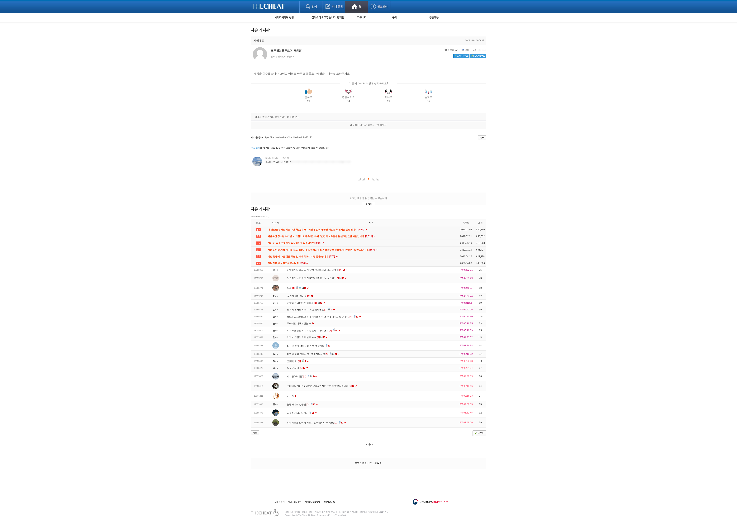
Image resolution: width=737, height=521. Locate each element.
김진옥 (290, 395)
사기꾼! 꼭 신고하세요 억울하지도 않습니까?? (295, 243)
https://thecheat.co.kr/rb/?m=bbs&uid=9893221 (288, 137)
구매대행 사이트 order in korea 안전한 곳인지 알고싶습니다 (319, 386)
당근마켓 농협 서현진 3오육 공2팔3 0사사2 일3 (313, 278)
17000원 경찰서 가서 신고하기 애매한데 (309, 330)
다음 (368, 444)
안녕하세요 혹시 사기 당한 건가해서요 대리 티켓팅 (314, 270)
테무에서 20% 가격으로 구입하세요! (368, 125)
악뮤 (291, 288)
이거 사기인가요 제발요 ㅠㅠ (303, 337)
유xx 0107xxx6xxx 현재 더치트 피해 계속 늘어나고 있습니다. (319, 316)
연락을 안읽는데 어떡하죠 (302, 303)
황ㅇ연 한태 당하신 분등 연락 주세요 (306, 345)
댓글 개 (255, 148)
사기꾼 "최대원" (296, 376)
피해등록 (333, 6)
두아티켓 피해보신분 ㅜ (299, 323)
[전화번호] (294, 361)
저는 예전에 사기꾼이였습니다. (287, 263)
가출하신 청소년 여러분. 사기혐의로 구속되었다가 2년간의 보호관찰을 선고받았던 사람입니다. (320, 236)
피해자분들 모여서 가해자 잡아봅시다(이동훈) (312, 422)
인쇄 (467, 50)
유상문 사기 (294, 368)
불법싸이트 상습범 (298, 404)
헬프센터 (379, 6)
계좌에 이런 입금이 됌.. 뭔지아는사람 (307, 354)
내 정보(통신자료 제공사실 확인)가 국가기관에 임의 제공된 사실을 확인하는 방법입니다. (316, 229)
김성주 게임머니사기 (298, 413)
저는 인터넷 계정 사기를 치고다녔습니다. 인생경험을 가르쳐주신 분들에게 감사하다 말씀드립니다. (321, 249)
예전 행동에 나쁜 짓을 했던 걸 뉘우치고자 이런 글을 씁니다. (301, 256)
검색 (310, 6)
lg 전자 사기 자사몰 (298, 296)
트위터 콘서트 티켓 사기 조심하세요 (307, 309)
